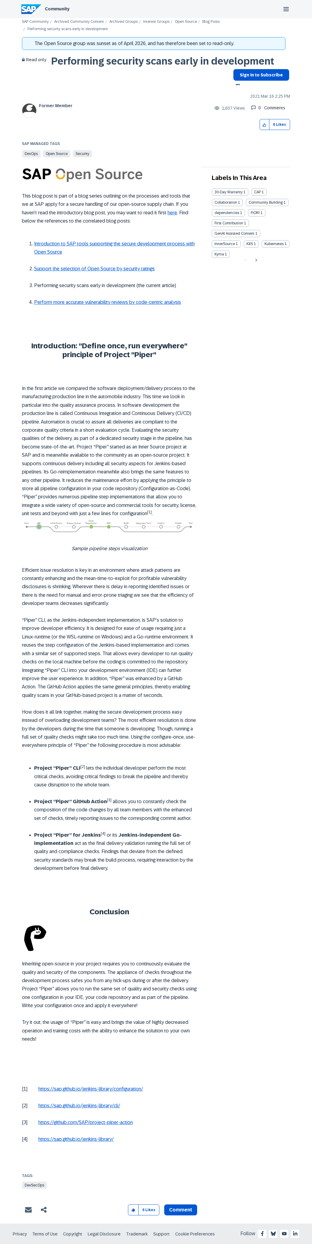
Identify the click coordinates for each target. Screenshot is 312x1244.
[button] (264, 124)
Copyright (72, 1234)
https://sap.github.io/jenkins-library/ (76, 1139)
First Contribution (228, 223)
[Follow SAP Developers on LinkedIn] (295, 1233)
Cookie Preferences (195, 1234)
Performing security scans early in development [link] (67, 29)
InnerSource (224, 244)
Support (161, 1234)
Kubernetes (274, 244)
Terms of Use (45, 1234)
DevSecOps (34, 1185)
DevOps (31, 154)
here (172, 212)
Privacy (20, 1234)
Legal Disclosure (104, 1234)
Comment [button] (180, 1209)
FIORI (255, 213)
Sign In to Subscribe (261, 74)
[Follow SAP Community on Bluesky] (273, 1233)
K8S (249, 244)
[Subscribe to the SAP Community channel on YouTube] (284, 1233)
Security (82, 154)
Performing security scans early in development (162, 61)
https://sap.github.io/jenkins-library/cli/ (79, 1105)
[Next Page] (255, 260)
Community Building (266, 202)
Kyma (219, 254)
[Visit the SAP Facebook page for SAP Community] (262, 1233)
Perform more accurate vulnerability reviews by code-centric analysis (107, 302)
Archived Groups (123, 22)
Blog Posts (211, 22)
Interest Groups (156, 22)
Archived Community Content (79, 22)
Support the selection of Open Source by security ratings (94, 268)
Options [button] (236, 85)
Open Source (186, 22)
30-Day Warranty (228, 192)
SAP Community (35, 22)
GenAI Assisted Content (234, 233)
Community (57, 8)
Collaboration (225, 202)
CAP (257, 192)
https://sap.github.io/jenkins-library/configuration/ (90, 1088)
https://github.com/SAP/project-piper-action (85, 1122)
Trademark (137, 1234)
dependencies (226, 213)
